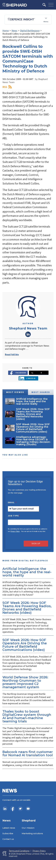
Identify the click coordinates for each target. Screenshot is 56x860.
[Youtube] (28, 808)
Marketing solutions (32, 833)
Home (5, 30)
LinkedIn (28, 334)
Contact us (8, 839)
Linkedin (31, 378)
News (14, 30)
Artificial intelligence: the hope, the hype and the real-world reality (26, 572)
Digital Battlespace (30, 30)
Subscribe (7, 833)
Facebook (21, 372)
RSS (4, 87)
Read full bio (12, 354)
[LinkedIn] (4, 808)
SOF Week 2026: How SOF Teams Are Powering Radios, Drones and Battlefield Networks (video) (27, 608)
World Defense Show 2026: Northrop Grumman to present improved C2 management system (25, 682)
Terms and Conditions (19, 851)
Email (12, 502)
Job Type (14, 516)
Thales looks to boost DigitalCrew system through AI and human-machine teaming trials (26, 716)
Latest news (8, 828)
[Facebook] (12, 808)
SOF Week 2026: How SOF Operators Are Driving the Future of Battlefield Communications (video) (24, 645)
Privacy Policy (15, 531)
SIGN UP (36, 543)
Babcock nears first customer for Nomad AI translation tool (27, 753)
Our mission (28, 828)
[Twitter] (20, 808)
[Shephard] (14, 5)
